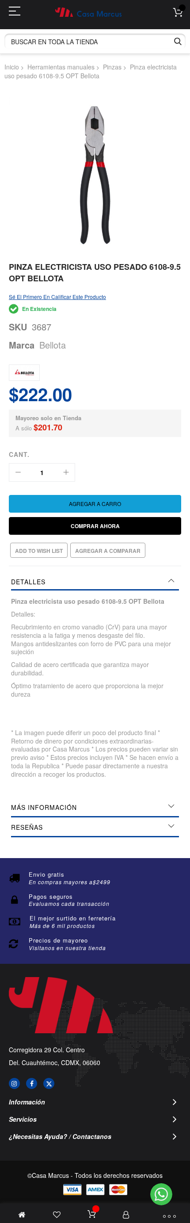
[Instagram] (14, 1083)
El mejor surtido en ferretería (73, 918)
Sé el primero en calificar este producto (57, 296)
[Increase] (66, 472)
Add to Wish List (39, 551)
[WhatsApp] (161, 1194)
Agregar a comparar (108, 551)
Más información (44, 807)
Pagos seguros (51, 896)
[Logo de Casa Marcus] (88, 12)
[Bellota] (24, 372)
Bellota (52, 344)
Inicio (11, 66)
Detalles (28, 581)
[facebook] (31, 1083)
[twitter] (48, 1083)
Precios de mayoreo (58, 940)
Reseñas (27, 827)
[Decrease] (18, 472)
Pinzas (112, 66)
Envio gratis (47, 874)
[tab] (95, 581)
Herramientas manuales (61, 66)
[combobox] (95, 41)
